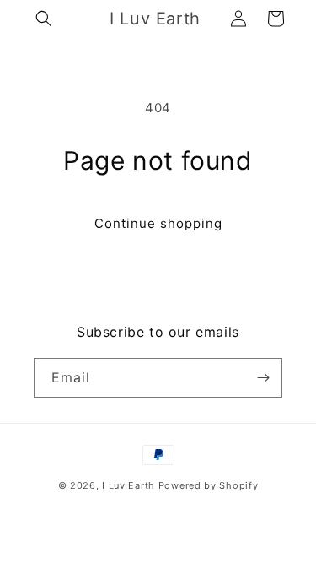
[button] (43, 18)
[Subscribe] (262, 378)
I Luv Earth (128, 485)
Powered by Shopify (208, 485)
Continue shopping (158, 223)
